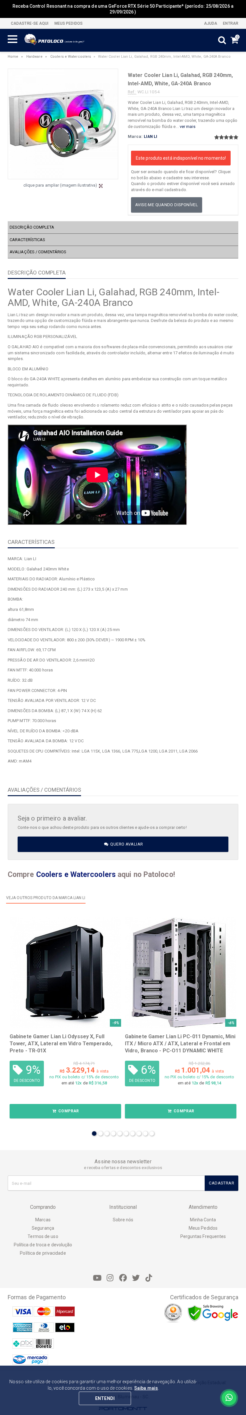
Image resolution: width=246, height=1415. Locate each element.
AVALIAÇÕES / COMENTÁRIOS (38, 251)
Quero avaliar (126, 844)
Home (13, 57)
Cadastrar (221, 1183)
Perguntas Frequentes (203, 1236)
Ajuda (210, 23)
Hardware (34, 57)
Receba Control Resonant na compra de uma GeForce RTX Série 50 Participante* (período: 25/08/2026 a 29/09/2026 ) (123, 9)
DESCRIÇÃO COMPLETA (32, 227)
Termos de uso (43, 1236)
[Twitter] (136, 1278)
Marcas (43, 1219)
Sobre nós (123, 1219)
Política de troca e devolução (43, 1244)
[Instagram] (110, 1278)
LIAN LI (151, 136)
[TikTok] (149, 1278)
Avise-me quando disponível (166, 204)
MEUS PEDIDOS (68, 23)
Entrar (230, 23)
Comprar (68, 1111)
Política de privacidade (43, 1253)
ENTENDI (105, 1398)
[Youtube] (97, 1278)
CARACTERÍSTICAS (27, 239)
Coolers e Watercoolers (70, 57)
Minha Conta (203, 1219)
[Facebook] (123, 1278)
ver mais (187, 126)
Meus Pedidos (203, 1228)
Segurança (43, 1228)
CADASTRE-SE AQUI (30, 23)
